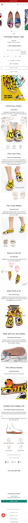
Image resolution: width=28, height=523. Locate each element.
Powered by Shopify (14, 521)
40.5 (12, 52)
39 (4, 52)
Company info (13, 515)
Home (13, 33)
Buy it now (14, 71)
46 (23, 56)
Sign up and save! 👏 (13, 509)
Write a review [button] (14, 501)
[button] (18, 4)
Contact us (13, 512)
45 (15, 56)
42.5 (23, 52)
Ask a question (14, 457)
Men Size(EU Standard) (14, 50)
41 (15, 52)
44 (7, 56)
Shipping (9, 42)
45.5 (20, 56)
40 (7, 52)
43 (4, 56)
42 (19, 52)
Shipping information (14, 454)
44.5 (12, 56)
